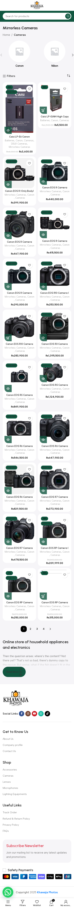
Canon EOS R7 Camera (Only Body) (54, 498)
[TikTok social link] (47, 713)
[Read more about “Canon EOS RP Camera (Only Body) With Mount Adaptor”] (8, 596)
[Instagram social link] (28, 713)
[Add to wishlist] (29, 89)
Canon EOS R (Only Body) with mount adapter (19, 192)
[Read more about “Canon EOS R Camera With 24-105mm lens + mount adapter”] (43, 234)
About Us (8, 738)
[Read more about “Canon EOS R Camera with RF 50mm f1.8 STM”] (8, 286)
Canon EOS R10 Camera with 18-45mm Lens (19, 345)
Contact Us (9, 751)
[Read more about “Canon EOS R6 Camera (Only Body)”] (8, 439)
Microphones (10, 788)
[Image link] (16, 698)
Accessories (10, 769)
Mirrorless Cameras (19, 147)
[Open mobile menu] (4, 5)
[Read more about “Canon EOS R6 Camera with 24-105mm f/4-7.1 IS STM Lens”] (43, 439)
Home (6, 34)
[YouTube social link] (34, 713)
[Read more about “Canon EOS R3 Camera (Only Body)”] (43, 337)
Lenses (7, 781)
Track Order (10, 812)
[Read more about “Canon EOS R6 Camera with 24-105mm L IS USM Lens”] (8, 490)
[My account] (69, 5)
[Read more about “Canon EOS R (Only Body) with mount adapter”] (8, 184)
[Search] (68, 16)
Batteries (9, 140)
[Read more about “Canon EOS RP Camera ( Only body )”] (43, 541)
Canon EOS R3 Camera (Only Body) (54, 345)
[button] (43, 110)
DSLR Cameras (19, 143)
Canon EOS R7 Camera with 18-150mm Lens (19, 549)
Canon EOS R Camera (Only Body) (54, 189)
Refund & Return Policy (16, 818)
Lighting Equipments (15, 794)
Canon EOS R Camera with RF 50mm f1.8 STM (19, 294)
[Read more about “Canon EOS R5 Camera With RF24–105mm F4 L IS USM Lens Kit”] (43, 378)
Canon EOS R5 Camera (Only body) (19, 396)
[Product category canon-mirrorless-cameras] (19, 55)
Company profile (13, 745)
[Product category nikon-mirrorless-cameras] (54, 55)
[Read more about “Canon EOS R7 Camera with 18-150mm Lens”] (8, 541)
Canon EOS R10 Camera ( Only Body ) (54, 294)
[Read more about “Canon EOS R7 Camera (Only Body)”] (43, 490)
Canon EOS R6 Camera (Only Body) (19, 447)
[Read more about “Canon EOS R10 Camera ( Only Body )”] (43, 286)
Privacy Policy (11, 824)
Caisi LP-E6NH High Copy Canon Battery (55, 118)
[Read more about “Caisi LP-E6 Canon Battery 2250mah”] (8, 130)
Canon (19, 140)
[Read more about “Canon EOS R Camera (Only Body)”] (43, 181)
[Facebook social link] (21, 713)
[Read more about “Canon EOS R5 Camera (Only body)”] (8, 388)
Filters (11, 76)
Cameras (20, 34)
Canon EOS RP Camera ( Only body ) (55, 549)
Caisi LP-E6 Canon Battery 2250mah (19, 138)
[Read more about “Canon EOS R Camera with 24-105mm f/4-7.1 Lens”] (8, 235)
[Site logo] (37, 5)
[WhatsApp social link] (41, 713)
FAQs (6, 830)
